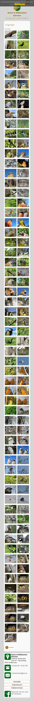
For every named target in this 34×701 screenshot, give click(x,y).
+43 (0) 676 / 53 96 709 (19, 666)
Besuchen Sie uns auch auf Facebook (19, 693)
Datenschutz (17, 687)
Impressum (17, 684)
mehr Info (12, 4)
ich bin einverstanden (19, 4)
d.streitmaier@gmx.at (19, 673)
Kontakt (17, 681)
